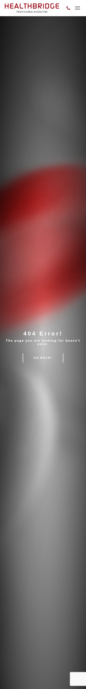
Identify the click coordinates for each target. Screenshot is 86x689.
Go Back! (43, 357)
